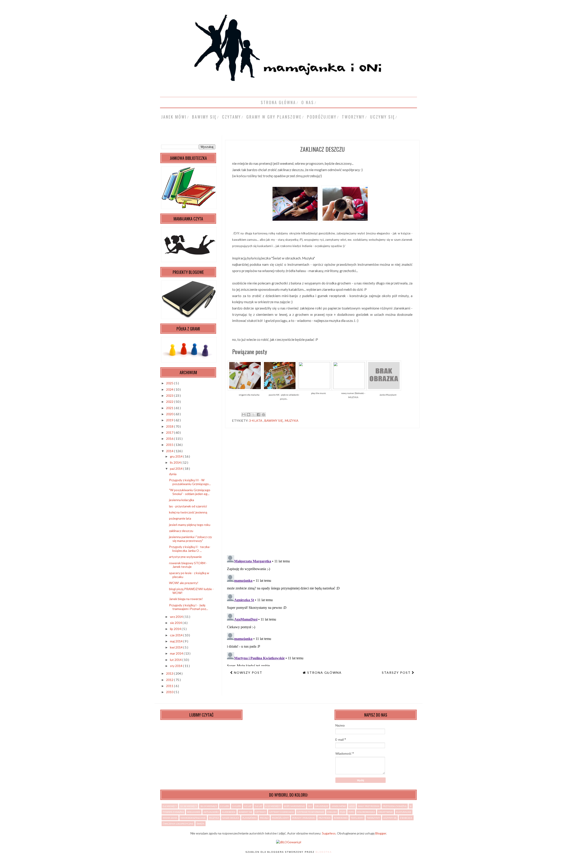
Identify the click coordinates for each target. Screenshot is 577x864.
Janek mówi (174, 117)
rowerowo (341, 817)
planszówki (249, 817)
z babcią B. (406, 817)
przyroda (324, 817)
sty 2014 (176, 666)
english (332, 812)
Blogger (380, 833)
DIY (310, 806)
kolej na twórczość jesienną (188, 512)
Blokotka (324, 852)
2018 (170, 426)
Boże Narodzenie (294, 806)
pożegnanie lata (180, 518)
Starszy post (397, 672)
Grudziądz (321, 806)
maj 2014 (176, 641)
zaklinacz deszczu (181, 531)
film (342, 812)
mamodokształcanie (193, 817)
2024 (170, 389)
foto (351, 812)
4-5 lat (248, 806)
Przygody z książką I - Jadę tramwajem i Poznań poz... (188, 607)
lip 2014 (176, 629)
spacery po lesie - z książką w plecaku (189, 575)
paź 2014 (176, 468)
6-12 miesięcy (273, 806)
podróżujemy (322, 117)
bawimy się (204, 117)
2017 (170, 432)
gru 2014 (176, 456)
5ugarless (329, 833)
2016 (170, 438)
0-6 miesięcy (170, 806)
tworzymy (353, 117)
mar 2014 (177, 653)
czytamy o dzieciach (281, 812)
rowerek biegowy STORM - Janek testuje (188, 565)
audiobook (229, 812)
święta (200, 823)
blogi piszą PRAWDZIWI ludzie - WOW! (191, 591)
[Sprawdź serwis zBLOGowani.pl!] (288, 842)
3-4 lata (256, 420)
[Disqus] (322, 493)
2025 (170, 383)
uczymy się (382, 117)
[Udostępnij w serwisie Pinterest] (263, 414)
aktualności (211, 812)
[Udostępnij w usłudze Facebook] (258, 414)
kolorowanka (366, 812)
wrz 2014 (176, 617)
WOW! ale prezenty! (183, 583)
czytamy (231, 117)
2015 (170, 445)
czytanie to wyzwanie (310, 812)
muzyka (291, 420)
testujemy (357, 817)
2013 (170, 673)
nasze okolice (230, 817)
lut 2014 (176, 660)
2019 (170, 420)
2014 (170, 451)
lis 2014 (175, 462)
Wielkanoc (193, 812)
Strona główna (278, 102)
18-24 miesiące (208, 806)
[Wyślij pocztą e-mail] (243, 414)
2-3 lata (224, 806)
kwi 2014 (176, 647)
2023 (170, 395)
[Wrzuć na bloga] (248, 414)
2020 (170, 414)
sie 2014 (176, 623)
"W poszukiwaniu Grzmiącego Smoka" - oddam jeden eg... (189, 492)
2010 (170, 692)
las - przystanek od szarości (188, 506)
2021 (170, 408)
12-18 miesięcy (188, 806)
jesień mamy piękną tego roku (189, 525)
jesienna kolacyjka (181, 500)
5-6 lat (258, 806)
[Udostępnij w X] (253, 414)
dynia (172, 474)
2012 (170, 680)
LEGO (352, 806)
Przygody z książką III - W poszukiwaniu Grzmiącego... (190, 482)
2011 (170, 686)
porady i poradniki (303, 817)
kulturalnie (403, 812)
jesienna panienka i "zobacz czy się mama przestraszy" (190, 539)
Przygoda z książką (395, 806)
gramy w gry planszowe (274, 117)
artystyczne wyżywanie (185, 557)
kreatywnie (385, 812)
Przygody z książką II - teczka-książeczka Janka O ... (190, 548)
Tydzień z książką (173, 812)
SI (411, 806)
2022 (170, 401)
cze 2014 (176, 635)
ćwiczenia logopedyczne (178, 823)
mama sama (170, 817)
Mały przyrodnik (369, 806)
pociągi (264, 817)
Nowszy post (247, 672)
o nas (307, 102)
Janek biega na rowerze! (186, 599)
